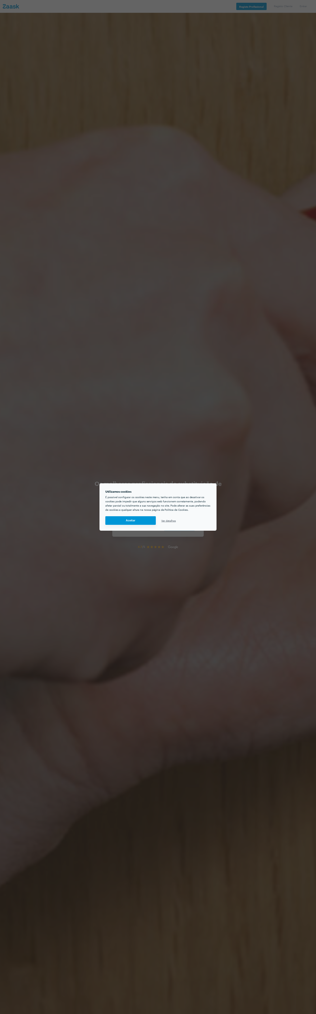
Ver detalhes (168, 520)
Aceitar (130, 520)
